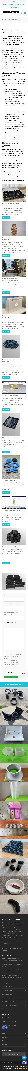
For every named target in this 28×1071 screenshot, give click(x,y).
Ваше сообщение (9, 626)
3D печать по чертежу (10, 396)
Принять (23, 1068)
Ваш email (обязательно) (11, 604)
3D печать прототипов (10, 438)
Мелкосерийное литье (10, 203)
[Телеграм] (14, 1)
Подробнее (6, 217)
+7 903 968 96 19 (14, 8)
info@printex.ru (19, 4)
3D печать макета (7, 994)
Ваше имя (6, 596)
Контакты (5, 1044)
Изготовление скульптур (11, 278)
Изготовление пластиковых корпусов (12, 316)
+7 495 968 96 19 (12, 1021)
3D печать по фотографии (9, 1005)
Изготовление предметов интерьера (11, 238)
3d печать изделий (7, 990)
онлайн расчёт (8, 4)
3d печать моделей (7, 997)
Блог (3, 1033)
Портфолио (5, 1037)
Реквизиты (5, 1041)
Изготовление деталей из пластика (11, 360)
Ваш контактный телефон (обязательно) (11, 613)
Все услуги (5, 983)
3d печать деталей (9, 547)
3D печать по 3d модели (11, 510)
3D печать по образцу (10, 480)
